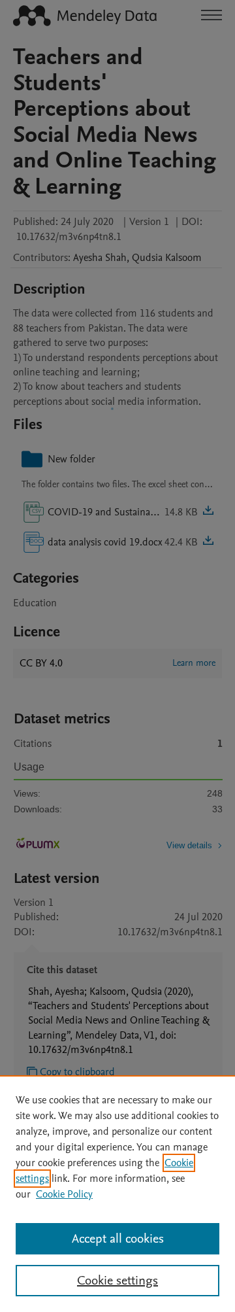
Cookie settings (117, 1280)
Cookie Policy (64, 1194)
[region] (117, 1193)
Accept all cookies (118, 1238)
